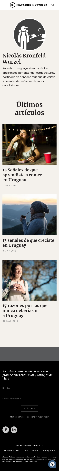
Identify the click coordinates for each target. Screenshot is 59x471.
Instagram (14, 429)
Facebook (5, 429)
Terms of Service (31, 450)
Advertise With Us (11, 450)
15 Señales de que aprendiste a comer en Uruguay (22, 174)
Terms (32, 417)
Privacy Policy (43, 417)
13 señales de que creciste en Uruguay (28, 243)
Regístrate (29, 408)
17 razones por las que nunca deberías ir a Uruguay (25, 310)
